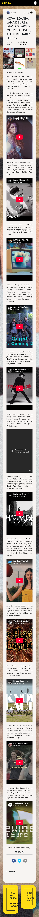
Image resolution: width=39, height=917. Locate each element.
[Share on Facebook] (14, 862)
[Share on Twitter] (19, 862)
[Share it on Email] (25, 862)
